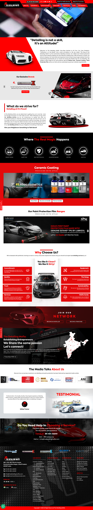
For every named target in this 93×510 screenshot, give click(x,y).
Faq (63, 461)
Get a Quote (1, 206)
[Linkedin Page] (47, 2)
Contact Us (65, 474)
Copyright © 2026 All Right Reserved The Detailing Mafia (49, 508)
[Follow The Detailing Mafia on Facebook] (4, 481)
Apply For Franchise (82, 461)
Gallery (64, 466)
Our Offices (80, 480)
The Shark (50, 468)
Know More (86, 65)
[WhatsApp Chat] (3, 506)
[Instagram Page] (43, 2)
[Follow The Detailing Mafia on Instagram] (10, 481)
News (63, 463)
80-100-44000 (51, 434)
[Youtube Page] (45, 2)
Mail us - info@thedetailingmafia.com (46, 439)
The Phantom (51, 473)
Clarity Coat (71, 60)
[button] (35, 5)
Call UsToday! (1, 333)
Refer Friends (80, 466)
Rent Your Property (82, 468)
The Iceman (51, 463)
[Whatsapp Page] (51, 2)
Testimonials (65, 473)
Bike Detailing (36, 491)
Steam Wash (36, 494)
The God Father (52, 474)
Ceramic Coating (81, 60)
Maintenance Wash (38, 496)
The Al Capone (51, 470)
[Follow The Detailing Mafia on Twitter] (6, 481)
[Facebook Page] (41, 2)
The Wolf (50, 466)
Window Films (36, 486)
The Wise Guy (51, 471)
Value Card (65, 471)
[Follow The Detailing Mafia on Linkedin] (12, 481)
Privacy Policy (66, 476)
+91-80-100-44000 (33, 1)
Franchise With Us (10, 357)
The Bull (50, 461)
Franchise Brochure (82, 470)
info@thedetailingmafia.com (14, 474)
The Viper (50, 465)
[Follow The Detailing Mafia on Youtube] (8, 481)
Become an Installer (45, 200)
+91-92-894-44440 (10, 471)
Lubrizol (38, 468)
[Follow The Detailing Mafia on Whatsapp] (14, 481)
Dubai (15, 487)
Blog (63, 468)
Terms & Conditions (67, 478)
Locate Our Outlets (82, 463)
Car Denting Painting (38, 501)
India (7, 487)
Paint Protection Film (38, 466)
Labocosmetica (40, 463)
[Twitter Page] (49, 2)
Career (64, 470)
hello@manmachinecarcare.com (15, 476)
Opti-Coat (38, 465)
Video (63, 465)
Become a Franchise (76, 321)
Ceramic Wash (37, 493)
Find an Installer (57, 200)
